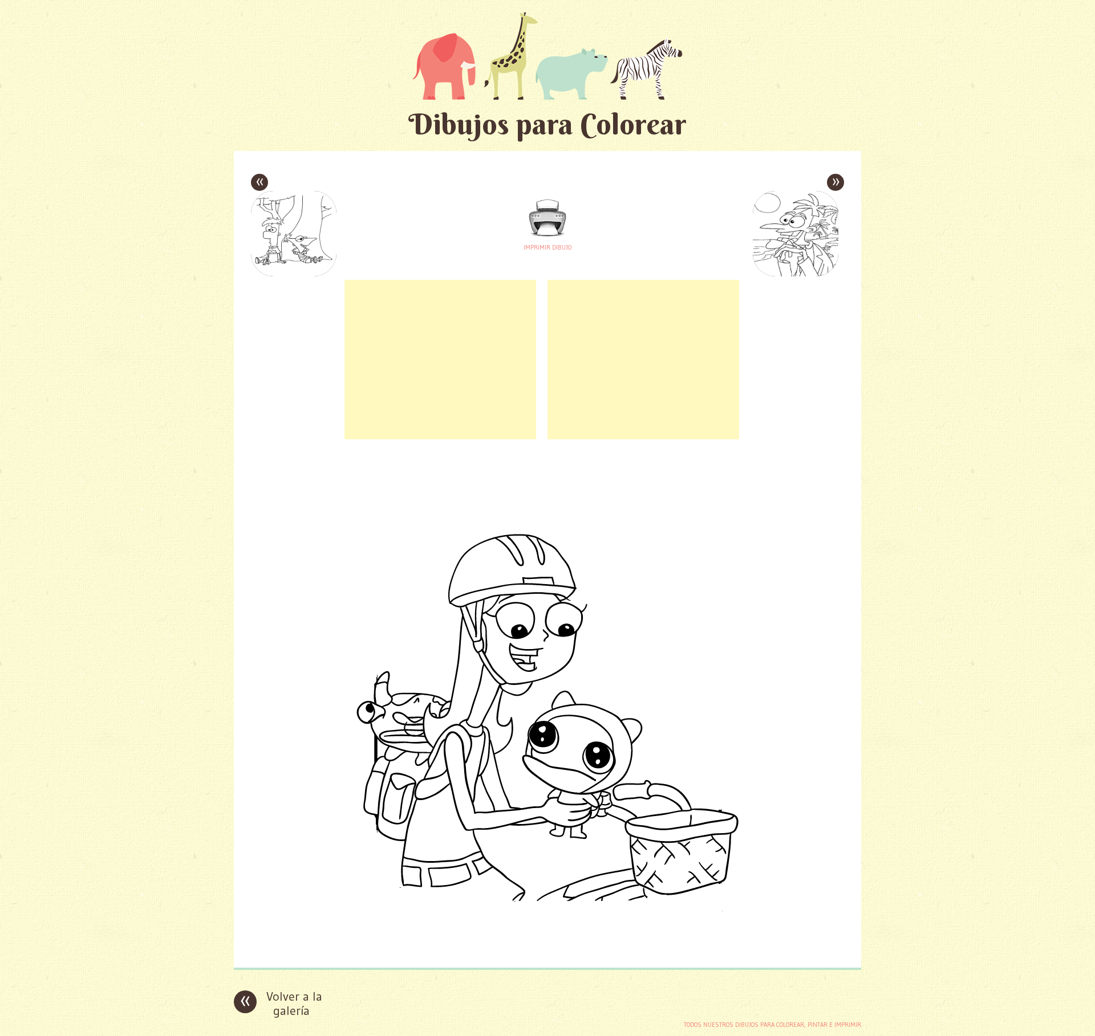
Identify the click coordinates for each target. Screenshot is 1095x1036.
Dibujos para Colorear (547, 123)
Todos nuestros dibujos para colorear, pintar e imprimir (772, 1025)
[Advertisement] (440, 359)
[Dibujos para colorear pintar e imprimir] (547, 55)
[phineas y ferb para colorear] (547, 950)
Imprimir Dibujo (547, 247)
